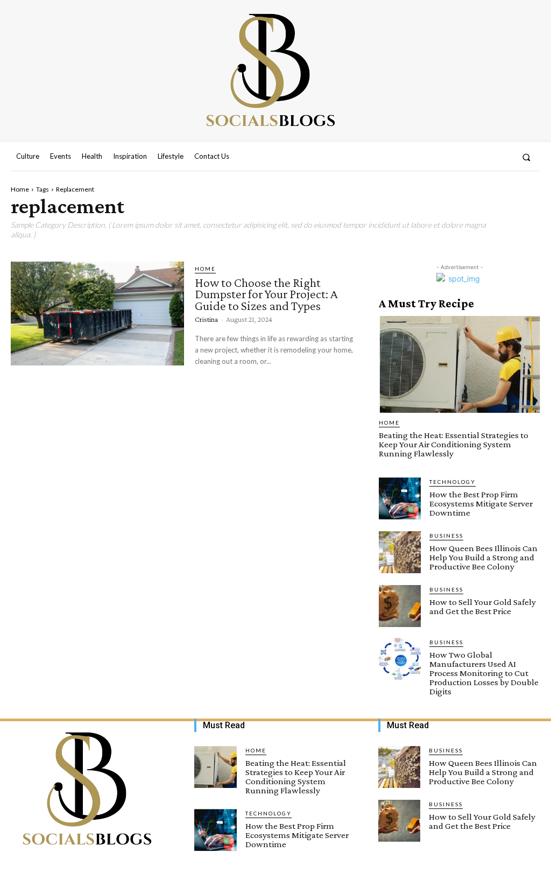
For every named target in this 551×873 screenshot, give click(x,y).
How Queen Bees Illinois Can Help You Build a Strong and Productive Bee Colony (483, 557)
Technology (452, 481)
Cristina (206, 319)
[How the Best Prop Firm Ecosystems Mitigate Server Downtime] (400, 498)
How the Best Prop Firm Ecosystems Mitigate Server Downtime (481, 503)
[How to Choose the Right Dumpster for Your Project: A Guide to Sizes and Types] (97, 313)
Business (446, 535)
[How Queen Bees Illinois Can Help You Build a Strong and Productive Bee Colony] (400, 552)
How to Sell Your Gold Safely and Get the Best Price (482, 606)
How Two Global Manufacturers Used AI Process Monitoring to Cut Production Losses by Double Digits (484, 673)
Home (20, 189)
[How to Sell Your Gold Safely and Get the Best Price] (400, 606)
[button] (526, 157)
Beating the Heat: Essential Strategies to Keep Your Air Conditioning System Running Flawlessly (453, 444)
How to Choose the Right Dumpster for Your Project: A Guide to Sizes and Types (266, 294)
